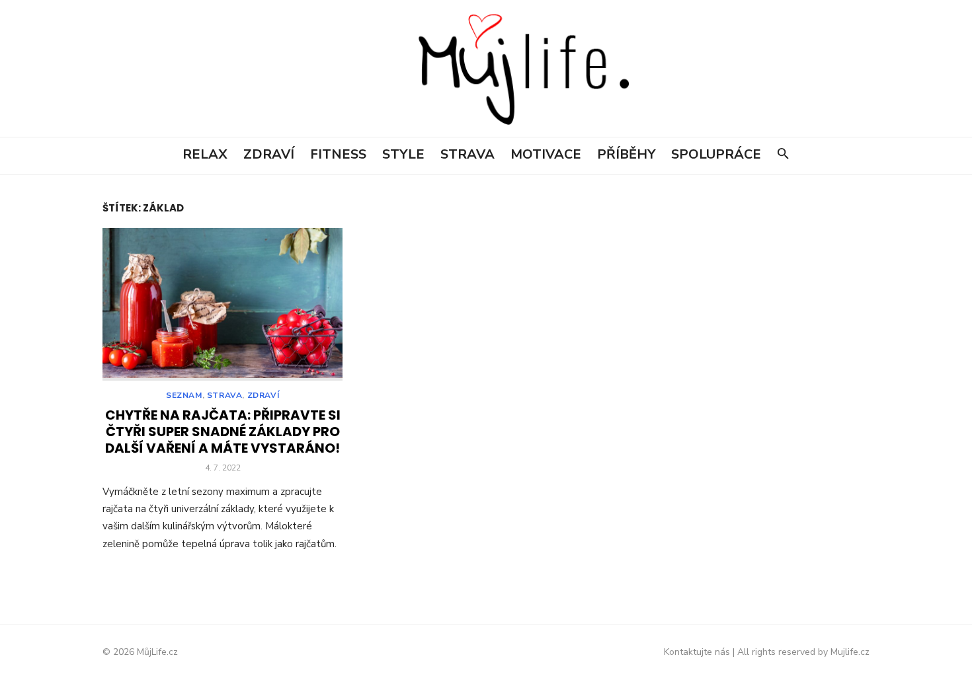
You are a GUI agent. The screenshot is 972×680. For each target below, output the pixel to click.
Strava (467, 154)
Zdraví (268, 154)
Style (403, 154)
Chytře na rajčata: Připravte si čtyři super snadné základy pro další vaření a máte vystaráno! (223, 431)
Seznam (184, 395)
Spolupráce (716, 154)
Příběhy (626, 154)
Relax (204, 154)
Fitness (338, 154)
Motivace (545, 154)
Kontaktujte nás (697, 652)
